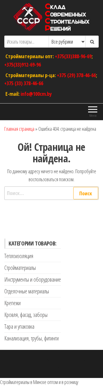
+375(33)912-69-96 (22, 64)
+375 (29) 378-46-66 (76, 74)
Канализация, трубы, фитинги (31, 338)
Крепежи (12, 303)
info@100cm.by (36, 93)
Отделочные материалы (26, 291)
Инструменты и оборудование (32, 279)
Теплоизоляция (18, 256)
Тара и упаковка (19, 326)
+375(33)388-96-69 (73, 56)
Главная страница (19, 128)
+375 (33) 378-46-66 (23, 83)
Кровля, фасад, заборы (25, 315)
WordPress (55, 359)
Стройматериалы (20, 268)
